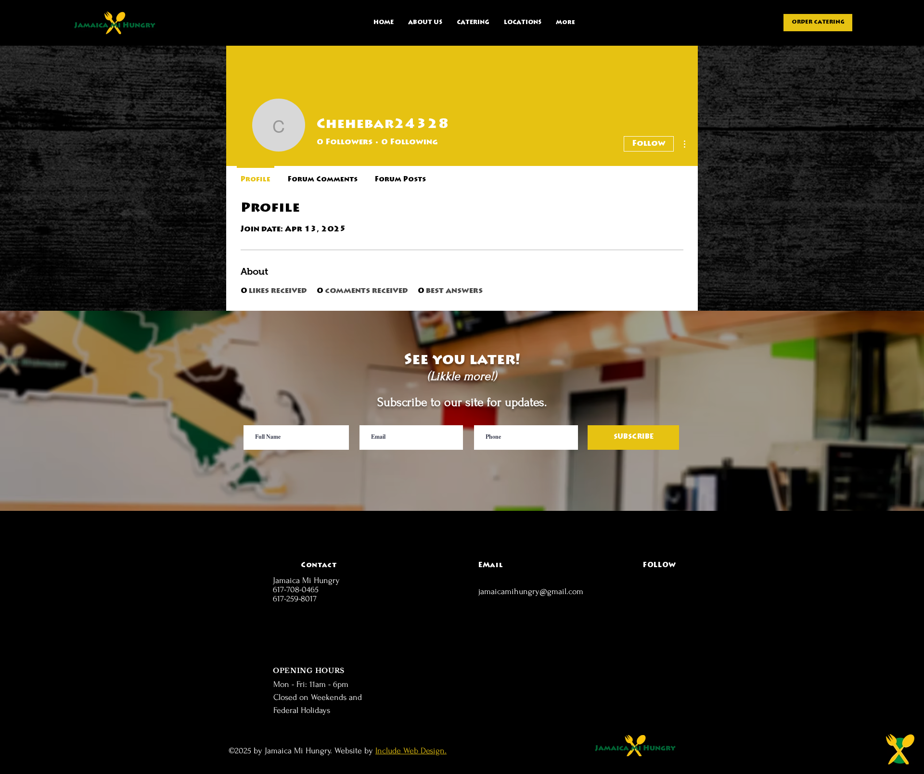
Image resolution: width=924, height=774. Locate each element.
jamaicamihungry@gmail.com (530, 591)
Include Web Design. (411, 750)
